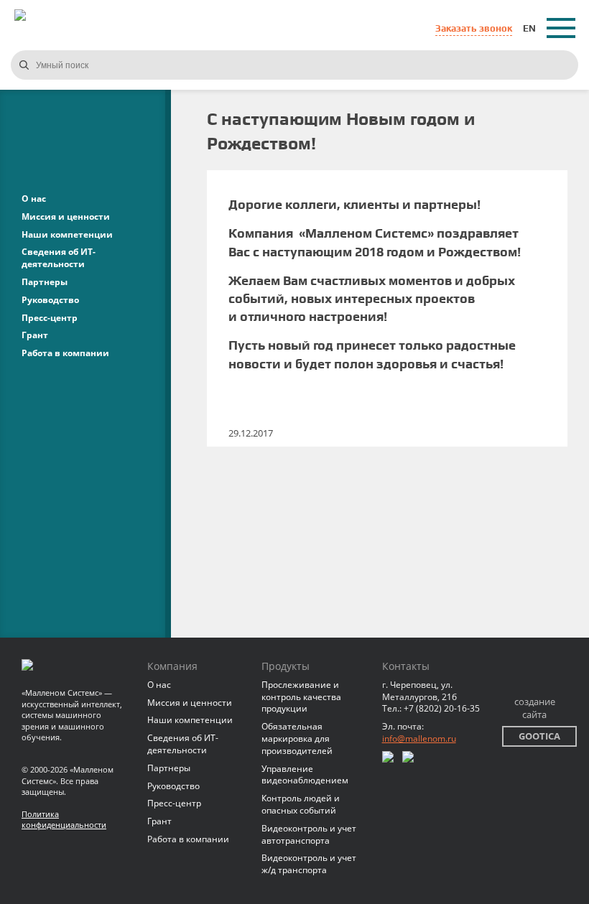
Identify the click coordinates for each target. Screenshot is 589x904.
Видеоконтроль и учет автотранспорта (308, 834)
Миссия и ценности (66, 216)
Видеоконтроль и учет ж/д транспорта (308, 864)
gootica (539, 736)
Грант (35, 335)
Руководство (50, 300)
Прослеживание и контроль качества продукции (301, 697)
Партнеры (45, 282)
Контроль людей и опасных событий (300, 804)
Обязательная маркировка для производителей (297, 738)
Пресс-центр (50, 318)
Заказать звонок (473, 28)
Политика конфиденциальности (64, 819)
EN (529, 28)
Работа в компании (65, 353)
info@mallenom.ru (419, 738)
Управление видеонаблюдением (304, 775)
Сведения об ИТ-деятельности (59, 258)
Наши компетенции (67, 234)
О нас (34, 198)
